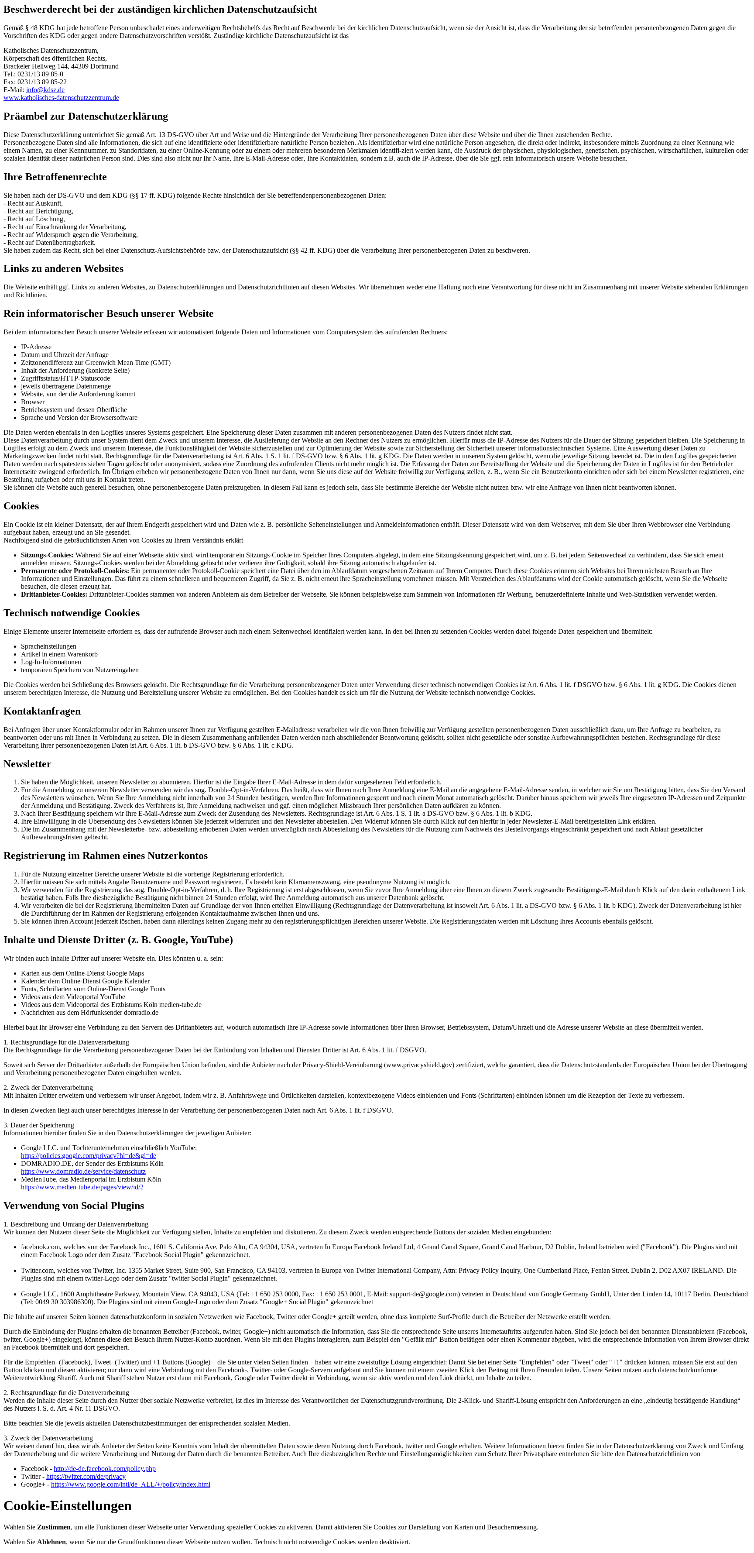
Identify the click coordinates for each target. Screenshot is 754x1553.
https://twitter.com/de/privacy (86, 1476)
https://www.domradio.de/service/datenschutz (83, 1171)
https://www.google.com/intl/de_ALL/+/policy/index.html (130, 1484)
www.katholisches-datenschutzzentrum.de (61, 97)
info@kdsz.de (45, 89)
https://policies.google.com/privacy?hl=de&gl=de (88, 1155)
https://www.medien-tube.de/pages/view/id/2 (82, 1187)
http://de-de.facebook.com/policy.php (105, 1468)
